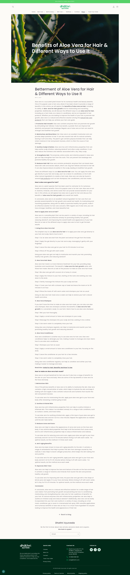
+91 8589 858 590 (74, 557)
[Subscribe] (78, 534)
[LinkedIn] (99, 549)
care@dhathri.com (74, 560)
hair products (45, 178)
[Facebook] (91, 549)
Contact (45, 555)
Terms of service (59, 573)
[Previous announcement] (11, 1)
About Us (45, 552)
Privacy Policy (47, 561)
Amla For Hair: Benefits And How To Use (57, 367)
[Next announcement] (118, 1)
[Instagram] (95, 549)
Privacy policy (47, 573)
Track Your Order (48, 558)
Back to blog (66, 514)
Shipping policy (83, 573)
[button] (13, 7)
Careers (45, 549)
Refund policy (71, 573)
